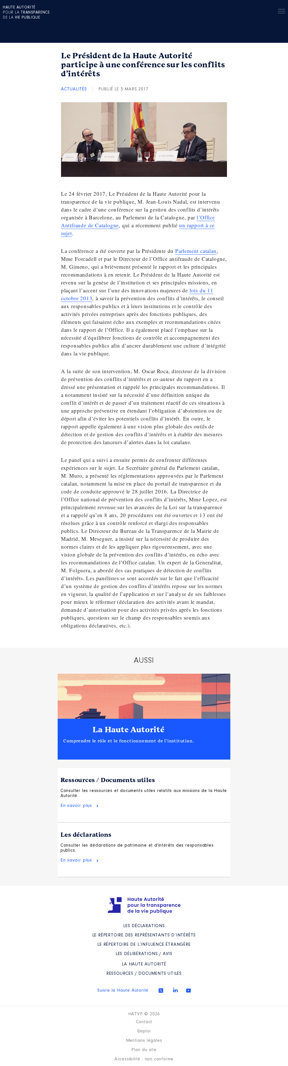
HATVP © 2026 (144, 1014)
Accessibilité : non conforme (144, 1059)
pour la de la (26, 13)
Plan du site (144, 1050)
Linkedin (175, 990)
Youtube (188, 990)
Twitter (161, 990)
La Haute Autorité (129, 729)
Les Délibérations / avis (144, 954)
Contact (144, 1022)
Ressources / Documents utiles (107, 780)
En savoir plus (76, 805)
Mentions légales (144, 1040)
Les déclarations (86, 835)
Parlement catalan (196, 250)
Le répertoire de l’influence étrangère (143, 944)
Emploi (144, 1031)
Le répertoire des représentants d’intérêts (144, 935)
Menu (281, 12)
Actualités (74, 89)
